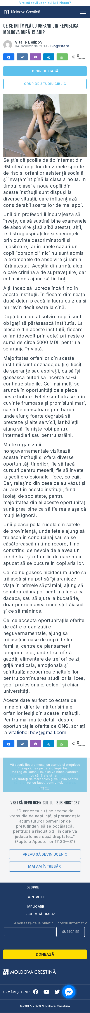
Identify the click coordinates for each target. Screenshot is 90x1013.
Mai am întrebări (45, 866)
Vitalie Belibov (28, 42)
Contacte (35, 897)
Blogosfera (59, 46)
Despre (32, 887)
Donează (45, 954)
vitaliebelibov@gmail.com (37, 732)
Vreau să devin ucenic (45, 854)
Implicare (35, 906)
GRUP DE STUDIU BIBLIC (45, 84)
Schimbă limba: (40, 914)
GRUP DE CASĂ (45, 71)
